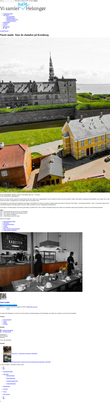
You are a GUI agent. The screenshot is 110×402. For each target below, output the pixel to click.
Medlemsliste (6, 386)
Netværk (6, 31)
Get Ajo (5, 227)
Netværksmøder (7, 319)
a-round (5, 225)
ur (7, 227)
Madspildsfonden (10, 378)
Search (35, 0)
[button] (0, 401)
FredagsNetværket (11, 383)
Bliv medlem (6, 394)
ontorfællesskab (16, 228)
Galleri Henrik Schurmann (10, 230)
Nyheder (5, 324)
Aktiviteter (6, 374)
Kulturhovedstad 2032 (12, 381)
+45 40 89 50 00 (6, 331)
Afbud (5, 322)
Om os (5, 321)
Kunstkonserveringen (8, 224)
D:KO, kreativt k (7, 228)
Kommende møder (8, 371)
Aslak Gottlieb (5, 302)
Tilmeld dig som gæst (31, 307)
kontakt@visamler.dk (7, 330)
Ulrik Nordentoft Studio (9, 221)
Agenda (2, 31)
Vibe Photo (6, 223)
